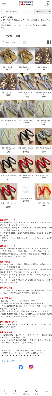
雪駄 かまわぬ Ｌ (43, 67)
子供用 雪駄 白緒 (26, 199)
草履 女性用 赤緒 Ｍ (26, 175)
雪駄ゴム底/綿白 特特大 (25, 120)
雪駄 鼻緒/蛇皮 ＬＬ (26, 67)
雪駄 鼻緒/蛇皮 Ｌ (8, 67)
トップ (4, 36)
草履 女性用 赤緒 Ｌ (43, 175)
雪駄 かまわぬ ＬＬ (8, 93)
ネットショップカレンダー (12, 361)
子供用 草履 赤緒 (43, 203)
